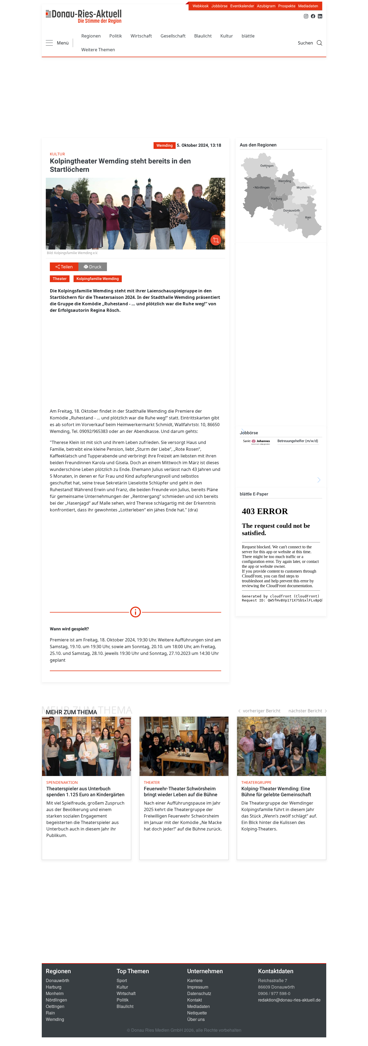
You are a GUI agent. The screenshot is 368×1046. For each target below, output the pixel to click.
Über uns (196, 1019)
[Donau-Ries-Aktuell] (83, 17)
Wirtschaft (141, 36)
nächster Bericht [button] (305, 711)
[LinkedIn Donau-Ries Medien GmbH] (320, 16)
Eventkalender (242, 6)
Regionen (91, 36)
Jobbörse (219, 6)
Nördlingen (56, 1000)
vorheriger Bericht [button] (261, 711)
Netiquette (197, 1013)
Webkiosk (201, 6)
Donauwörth (57, 980)
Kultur (226, 36)
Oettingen (55, 1006)
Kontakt (194, 1000)
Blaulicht (203, 36)
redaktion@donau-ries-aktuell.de (289, 1000)
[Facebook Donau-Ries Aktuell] (313, 16)
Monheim (55, 993)
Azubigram (266, 6)
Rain (50, 1013)
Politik (115, 36)
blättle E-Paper (254, 494)
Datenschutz (199, 993)
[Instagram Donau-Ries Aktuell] (306, 16)
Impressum (197, 987)
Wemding (55, 1019)
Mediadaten (308, 6)
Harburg (53, 987)
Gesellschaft (173, 36)
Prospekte (286, 6)
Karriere (195, 980)
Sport (122, 980)
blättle (248, 36)
